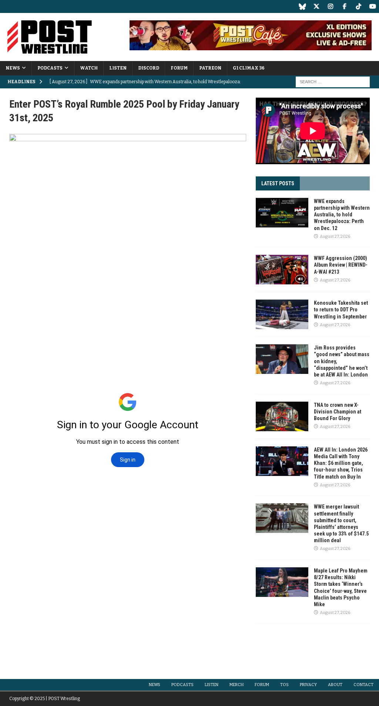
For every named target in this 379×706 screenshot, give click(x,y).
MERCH (236, 684)
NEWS (13, 68)
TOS (284, 684)
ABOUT (335, 684)
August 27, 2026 (335, 236)
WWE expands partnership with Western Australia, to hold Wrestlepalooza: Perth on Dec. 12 (342, 214)
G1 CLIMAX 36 (249, 68)
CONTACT (363, 684)
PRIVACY (308, 684)
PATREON (210, 68)
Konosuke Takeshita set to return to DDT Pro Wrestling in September (341, 309)
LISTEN (118, 68)
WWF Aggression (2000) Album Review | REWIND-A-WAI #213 (341, 264)
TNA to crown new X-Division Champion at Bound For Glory (337, 411)
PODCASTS (50, 68)
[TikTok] (358, 6)
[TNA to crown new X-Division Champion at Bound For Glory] (282, 416)
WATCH (89, 68)
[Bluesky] (302, 6)
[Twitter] (316, 6)
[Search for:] (333, 81)
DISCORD (148, 68)
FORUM (179, 68)
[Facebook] (344, 6)
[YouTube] (372, 6)
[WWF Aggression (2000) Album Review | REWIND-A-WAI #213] (282, 269)
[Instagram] (330, 6)
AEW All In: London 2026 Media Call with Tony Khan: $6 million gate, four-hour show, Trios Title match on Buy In (341, 463)
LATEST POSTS (277, 183)
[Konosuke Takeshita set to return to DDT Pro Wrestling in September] (282, 314)
